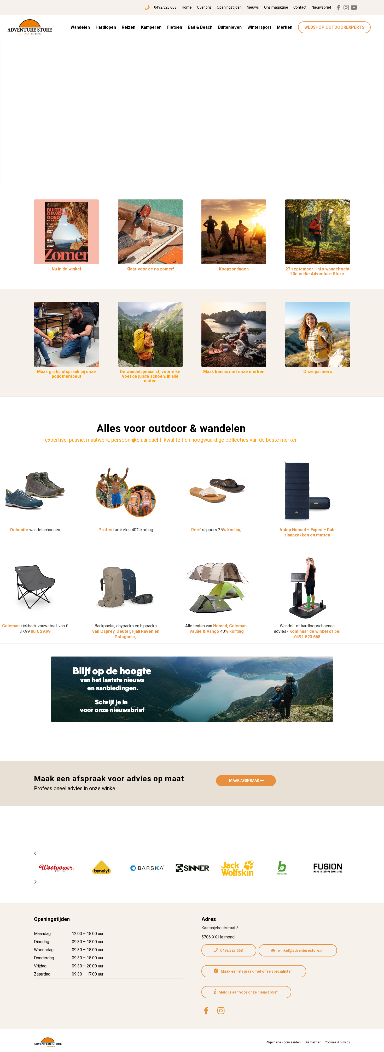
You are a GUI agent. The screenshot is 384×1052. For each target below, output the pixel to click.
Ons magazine (276, 7)
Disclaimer (313, 1042)
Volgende (372, 109)
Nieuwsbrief (321, 7)
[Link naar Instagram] (346, 7)
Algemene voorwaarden (283, 1042)
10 (211, 179)
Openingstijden (229, 7)
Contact (299, 7)
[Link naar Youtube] (354, 7)
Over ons (204, 7)
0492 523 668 (165, 7)
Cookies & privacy (337, 1042)
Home (187, 7)
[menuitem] (160, 7)
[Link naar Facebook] (338, 7)
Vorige (12, 109)
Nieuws (253, 7)
